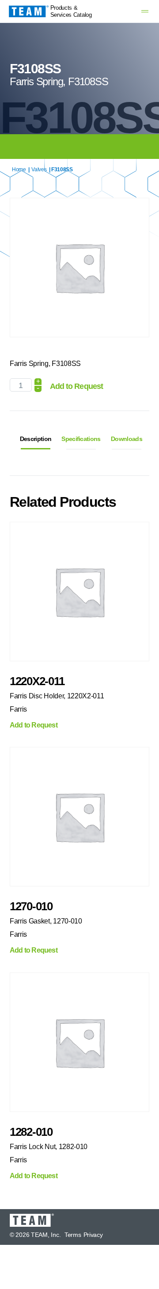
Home (19, 169)
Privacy (93, 1234)
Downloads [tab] (126, 438)
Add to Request (76, 386)
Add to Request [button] (33, 725)
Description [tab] (35, 438)
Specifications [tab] (80, 438)
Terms (72, 1234)
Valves (38, 169)
